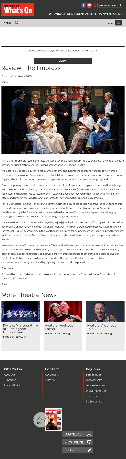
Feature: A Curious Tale (101, 327)
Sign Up (63, 60)
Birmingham (93, 374)
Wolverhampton (96, 390)
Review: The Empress (31, 67)
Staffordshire (94, 401)
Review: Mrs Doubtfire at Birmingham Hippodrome (20, 328)
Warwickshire (107, 5)
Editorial (50, 380)
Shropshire (92, 396)
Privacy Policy (12, 385)
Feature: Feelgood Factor (59, 327)
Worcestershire (95, 385)
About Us (10, 374)
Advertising (52, 374)
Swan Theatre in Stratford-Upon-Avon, (84, 274)
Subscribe (10, 380)
